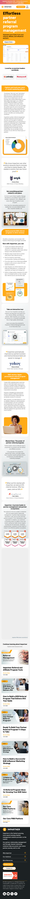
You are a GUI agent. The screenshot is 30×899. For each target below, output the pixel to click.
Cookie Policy (17, 885)
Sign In (21, 888)
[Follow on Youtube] (8, 893)
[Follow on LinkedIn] (4, 893)
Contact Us (9, 868)
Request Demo (21, 6)
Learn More (21, 2)
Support (12, 888)
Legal (4, 885)
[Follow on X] (12, 893)
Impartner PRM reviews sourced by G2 (20, 637)
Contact (16, 888)
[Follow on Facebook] (15, 893)
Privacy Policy (10, 885)
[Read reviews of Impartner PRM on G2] (10, 878)
